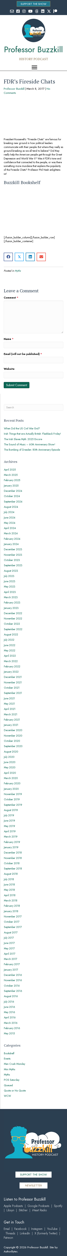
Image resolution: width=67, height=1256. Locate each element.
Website (9, 369)
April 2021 (9, 709)
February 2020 (12, 783)
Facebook (20, 1229)
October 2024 (12, 496)
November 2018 (13, 858)
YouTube (52, 1229)
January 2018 (11, 911)
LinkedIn (25, 1233)
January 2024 (11, 544)
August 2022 (11, 634)
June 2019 (9, 820)
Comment (11, 297)
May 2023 (9, 586)
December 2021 (13, 677)
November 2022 (13, 618)
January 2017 (11, 970)
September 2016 (13, 991)
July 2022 (9, 640)
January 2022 (11, 672)
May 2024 (9, 523)
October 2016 (12, 986)
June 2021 (9, 698)
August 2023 (11, 571)
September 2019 (13, 805)
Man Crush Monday (14, 1064)
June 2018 (9, 884)
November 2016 (13, 980)
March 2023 (11, 597)
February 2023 (12, 602)
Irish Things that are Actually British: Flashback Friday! (32, 434)
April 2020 (10, 773)
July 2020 (9, 757)
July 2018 (9, 879)
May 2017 (9, 948)
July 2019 (9, 815)
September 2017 (13, 927)
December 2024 (13, 491)
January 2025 (11, 485)
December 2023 (13, 549)
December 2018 (13, 852)
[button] (33, 4)
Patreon (8, 1238)
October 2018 (12, 863)
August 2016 (11, 996)
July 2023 (9, 576)
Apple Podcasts (13, 1206)
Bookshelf (9, 1053)
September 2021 (13, 693)
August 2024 (11, 507)
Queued (8, 1085)
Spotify (58, 1206)
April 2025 (10, 469)
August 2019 (11, 810)
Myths (18, 271)
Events (7, 1058)
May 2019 (9, 826)
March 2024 (11, 533)
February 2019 (12, 842)
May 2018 (9, 890)
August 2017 (10, 932)
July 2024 (9, 512)
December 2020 (13, 730)
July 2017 (9, 938)
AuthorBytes (10, 1251)
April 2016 (10, 1017)
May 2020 (9, 767)
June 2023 (9, 581)
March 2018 (10, 900)
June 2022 (9, 645)
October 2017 (11, 922)
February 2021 (12, 720)
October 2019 (12, 799)
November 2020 (13, 736)
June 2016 (9, 1007)
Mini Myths (9, 1069)
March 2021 (10, 714)
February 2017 (12, 964)
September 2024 (13, 501)
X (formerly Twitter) (46, 1233)
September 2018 (13, 868)
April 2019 (10, 831)
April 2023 (10, 592)
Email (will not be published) (23, 354)
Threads (10, 1233)
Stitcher (23, 1210)
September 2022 (13, 629)
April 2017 (9, 954)
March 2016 (10, 1023)
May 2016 (9, 1012)
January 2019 (11, 847)
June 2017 (9, 943)
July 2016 (9, 1002)
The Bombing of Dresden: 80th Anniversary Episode (32, 450)
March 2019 (10, 836)
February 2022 (12, 666)
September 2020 (13, 746)
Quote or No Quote (15, 1090)
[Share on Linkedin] (30, 257)
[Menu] (34, 67)
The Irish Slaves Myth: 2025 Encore (23, 439)
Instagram (36, 1229)
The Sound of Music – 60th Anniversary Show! (29, 444)
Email (7, 1229)
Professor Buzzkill (14, 89)
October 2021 (12, 688)
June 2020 (9, 762)
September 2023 (13, 565)
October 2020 (12, 741)
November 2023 (13, 555)
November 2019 (13, 794)
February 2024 (12, 539)
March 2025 (11, 475)
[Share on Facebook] (8, 257)
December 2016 (13, 975)
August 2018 (11, 874)
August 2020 (11, 751)
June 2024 (9, 517)
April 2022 (10, 656)
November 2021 (13, 682)
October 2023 (12, 560)
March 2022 (11, 661)
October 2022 (12, 624)
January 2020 (11, 789)
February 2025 (12, 480)
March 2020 (11, 778)
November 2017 (13, 916)
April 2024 (10, 528)
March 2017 (10, 959)
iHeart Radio (39, 1210)
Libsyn (10, 1210)
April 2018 (9, 895)
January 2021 (11, 725)
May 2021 (9, 704)
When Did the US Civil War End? (22, 428)
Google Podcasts (38, 1206)
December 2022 (13, 613)
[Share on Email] (41, 257)
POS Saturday (11, 1080)
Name (8, 339)
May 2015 (9, 1033)
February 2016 (12, 1028)
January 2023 (11, 608)
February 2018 (12, 906)
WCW (7, 1096)
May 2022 (9, 650)
